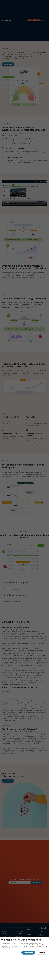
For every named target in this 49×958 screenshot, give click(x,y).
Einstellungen (41, 952)
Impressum (13, 956)
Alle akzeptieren (28, 952)
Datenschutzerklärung (5, 956)
